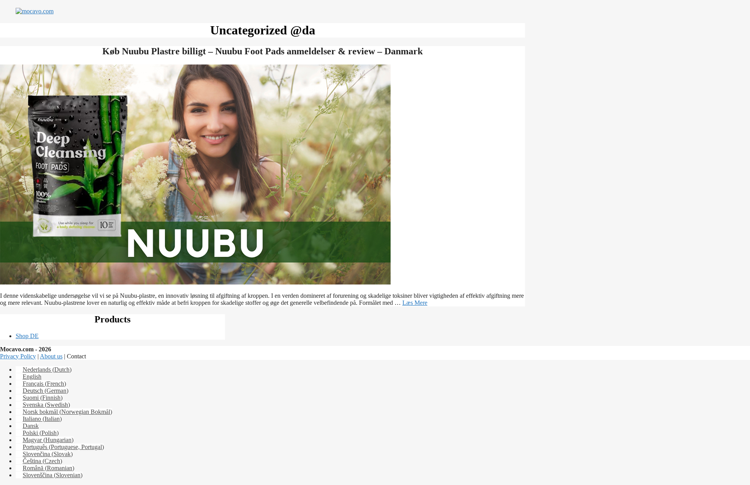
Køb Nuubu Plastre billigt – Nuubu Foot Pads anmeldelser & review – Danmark (262, 51)
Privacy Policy (18, 356)
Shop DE (27, 336)
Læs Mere (414, 302)
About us (51, 356)
